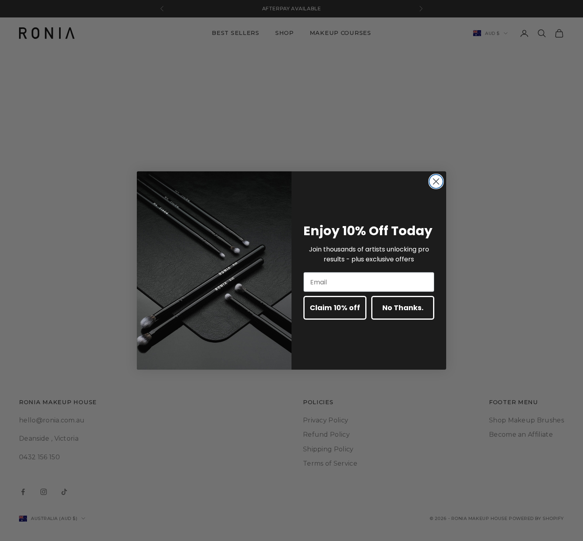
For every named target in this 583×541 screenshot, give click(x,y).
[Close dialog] (436, 181)
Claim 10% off (335, 308)
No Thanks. (403, 308)
